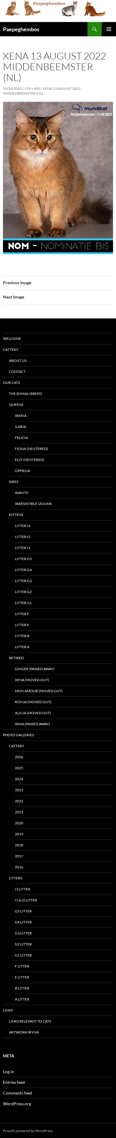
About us (17, 360)
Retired (16, 658)
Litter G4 (23, 570)
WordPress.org (17, 1103)
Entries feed (14, 1082)
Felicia (21, 437)
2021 (19, 812)
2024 (19, 779)
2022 (19, 801)
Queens (16, 404)
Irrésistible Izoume (33, 503)
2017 (19, 856)
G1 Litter (23, 955)
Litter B (22, 636)
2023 (19, 790)
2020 (19, 823)
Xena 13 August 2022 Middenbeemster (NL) (42, 91)
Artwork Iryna (24, 1032)
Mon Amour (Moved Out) (39, 691)
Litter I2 (22, 536)
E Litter (22, 977)
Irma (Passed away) (32, 724)
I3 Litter (22, 889)
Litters (15, 878)
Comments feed (17, 1092)
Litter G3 (23, 581)
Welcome (12, 338)
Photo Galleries (18, 735)
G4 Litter (23, 922)
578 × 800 (32, 88)
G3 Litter (23, 933)
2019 (19, 834)
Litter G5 (23, 559)
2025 (19, 768)
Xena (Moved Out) (32, 680)
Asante (21, 492)
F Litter (22, 966)
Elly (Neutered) (29, 459)
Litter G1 (23, 603)
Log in (8, 1071)
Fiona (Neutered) (31, 448)
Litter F (22, 614)
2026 (19, 757)
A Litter (22, 999)
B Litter (22, 988)
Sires (13, 481)
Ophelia (22, 470)
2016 (19, 867)
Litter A (22, 647)
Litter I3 (22, 525)
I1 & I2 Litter (26, 900)
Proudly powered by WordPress (28, 1130)
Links (8, 1010)
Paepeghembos (21, 29)
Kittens (16, 514)
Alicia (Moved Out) (33, 713)
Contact (17, 371)
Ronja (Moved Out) (33, 702)
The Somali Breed (25, 393)
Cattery (10, 349)
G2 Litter (23, 944)
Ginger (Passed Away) (34, 669)
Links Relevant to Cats (30, 1021)
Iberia (20, 415)
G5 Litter (23, 911)
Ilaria (20, 426)
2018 (19, 845)
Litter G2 (23, 592)
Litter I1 (22, 547)
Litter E (22, 625)
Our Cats (11, 382)
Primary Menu (109, 29)
